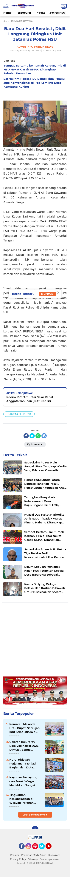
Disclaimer (54, 855)
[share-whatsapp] (38, 435)
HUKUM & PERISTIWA (19, 414)
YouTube (51, 851)
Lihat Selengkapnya (34, 814)
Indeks (40, 12)
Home (7, 12)
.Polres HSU (57, 12)
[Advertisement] (35, 641)
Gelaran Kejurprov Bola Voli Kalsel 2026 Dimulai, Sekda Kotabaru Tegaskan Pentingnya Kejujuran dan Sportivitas (24, 746)
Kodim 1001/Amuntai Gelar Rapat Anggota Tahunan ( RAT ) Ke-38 (29, 399)
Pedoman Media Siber (33, 855)
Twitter (43, 851)
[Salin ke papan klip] (44, 435)
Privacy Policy (18, 859)
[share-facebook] (26, 435)
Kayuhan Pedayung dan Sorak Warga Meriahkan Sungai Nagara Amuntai (23, 781)
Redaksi (14, 855)
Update (48, 293)
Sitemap (33, 859)
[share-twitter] (32, 435)
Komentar (37, 444)
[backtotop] (35, 829)
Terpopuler (23, 12)
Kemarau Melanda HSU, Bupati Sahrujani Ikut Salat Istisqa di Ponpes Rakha (24, 728)
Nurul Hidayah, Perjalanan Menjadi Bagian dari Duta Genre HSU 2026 (22, 763)
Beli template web (50, 859)
